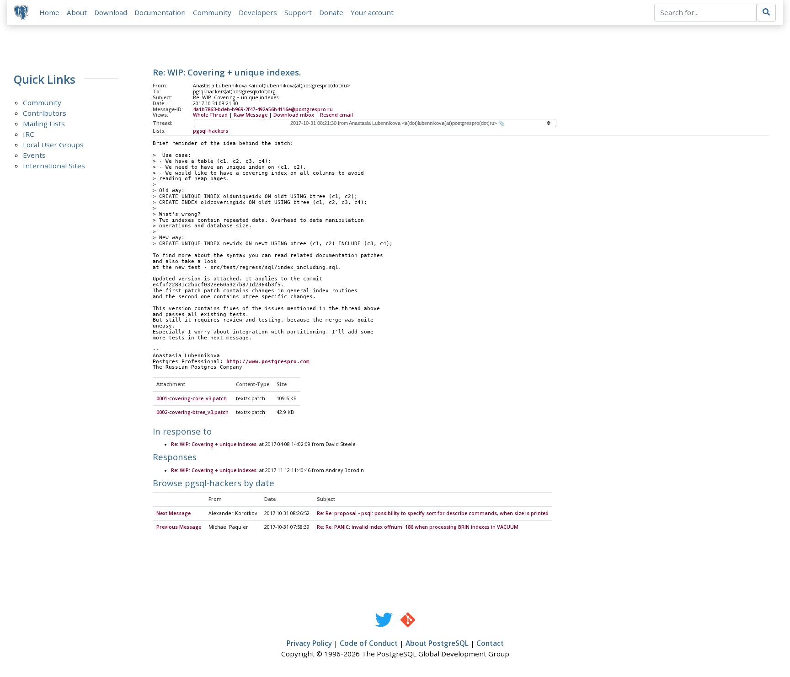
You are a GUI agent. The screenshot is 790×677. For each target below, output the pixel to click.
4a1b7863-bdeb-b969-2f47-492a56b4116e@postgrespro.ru (263, 109)
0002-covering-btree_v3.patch (192, 412)
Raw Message (250, 115)
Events (34, 155)
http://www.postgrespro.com (268, 362)
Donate (331, 12)
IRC (28, 134)
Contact (490, 643)
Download (110, 12)
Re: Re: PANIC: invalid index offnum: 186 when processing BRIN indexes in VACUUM (417, 527)
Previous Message (178, 527)
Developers (258, 12)
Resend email (336, 115)
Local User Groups (53, 144)
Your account (372, 12)
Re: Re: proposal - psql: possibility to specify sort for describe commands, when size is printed (433, 513)
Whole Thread (210, 115)
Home (49, 12)
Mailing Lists (44, 123)
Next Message (173, 513)
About (77, 12)
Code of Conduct (369, 643)
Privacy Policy (309, 643)
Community (212, 12)
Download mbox (293, 115)
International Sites (54, 165)
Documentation (160, 12)
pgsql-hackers (210, 131)
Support (298, 12)
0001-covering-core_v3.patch (191, 398)
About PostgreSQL (437, 643)
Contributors (44, 113)
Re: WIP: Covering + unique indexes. (214, 444)
